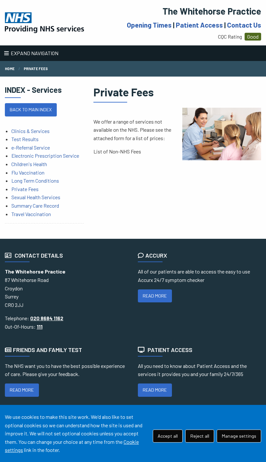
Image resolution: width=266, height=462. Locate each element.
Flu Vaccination (27, 172)
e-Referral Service (30, 147)
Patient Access (199, 25)
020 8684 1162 (46, 318)
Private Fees (36, 69)
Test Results (25, 139)
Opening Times (149, 25)
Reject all (199, 436)
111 (39, 326)
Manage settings (239, 436)
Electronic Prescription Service (45, 155)
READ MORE (155, 295)
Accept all (168, 436)
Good (253, 36)
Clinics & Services (30, 131)
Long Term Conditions (35, 180)
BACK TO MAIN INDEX (31, 109)
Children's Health (29, 164)
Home (10, 69)
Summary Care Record (35, 205)
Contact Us (244, 25)
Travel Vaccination (31, 214)
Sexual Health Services (35, 197)
